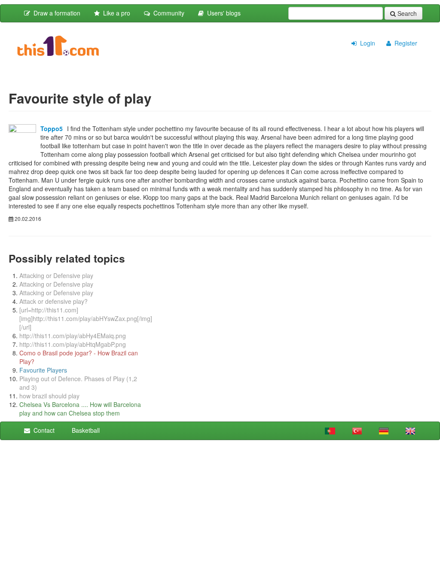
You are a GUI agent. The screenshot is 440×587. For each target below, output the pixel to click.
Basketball (84, 430)
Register (404, 43)
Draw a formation (55, 13)
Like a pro (115, 13)
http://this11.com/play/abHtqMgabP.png (72, 344)
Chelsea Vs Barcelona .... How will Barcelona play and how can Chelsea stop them (80, 408)
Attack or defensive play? (53, 301)
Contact (42, 430)
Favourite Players (43, 370)
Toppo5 (51, 128)
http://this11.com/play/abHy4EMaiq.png (72, 335)
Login (366, 43)
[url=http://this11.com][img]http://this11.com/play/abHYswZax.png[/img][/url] (85, 318)
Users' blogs (222, 13)
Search (406, 13)
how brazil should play (49, 395)
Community (167, 13)
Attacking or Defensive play (56, 275)
